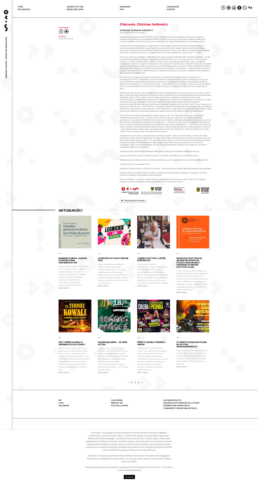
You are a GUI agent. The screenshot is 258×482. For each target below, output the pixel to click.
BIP (60, 400)
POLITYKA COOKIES (119, 405)
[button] (254, 27)
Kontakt (171, 9)
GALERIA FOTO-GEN (75, 7)
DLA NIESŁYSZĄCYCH (172, 400)
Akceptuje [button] (129, 477)
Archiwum (64, 405)
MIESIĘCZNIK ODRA (75, 9)
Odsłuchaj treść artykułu (134, 200)
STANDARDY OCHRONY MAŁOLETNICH (180, 408)
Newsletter (117, 403)
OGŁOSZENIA (117, 400)
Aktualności (24, 9)
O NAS (20, 7)
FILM (122, 9)
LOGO (61, 403)
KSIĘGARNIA (125, 7)
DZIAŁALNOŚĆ (173, 7)
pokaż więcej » (64, 288)
